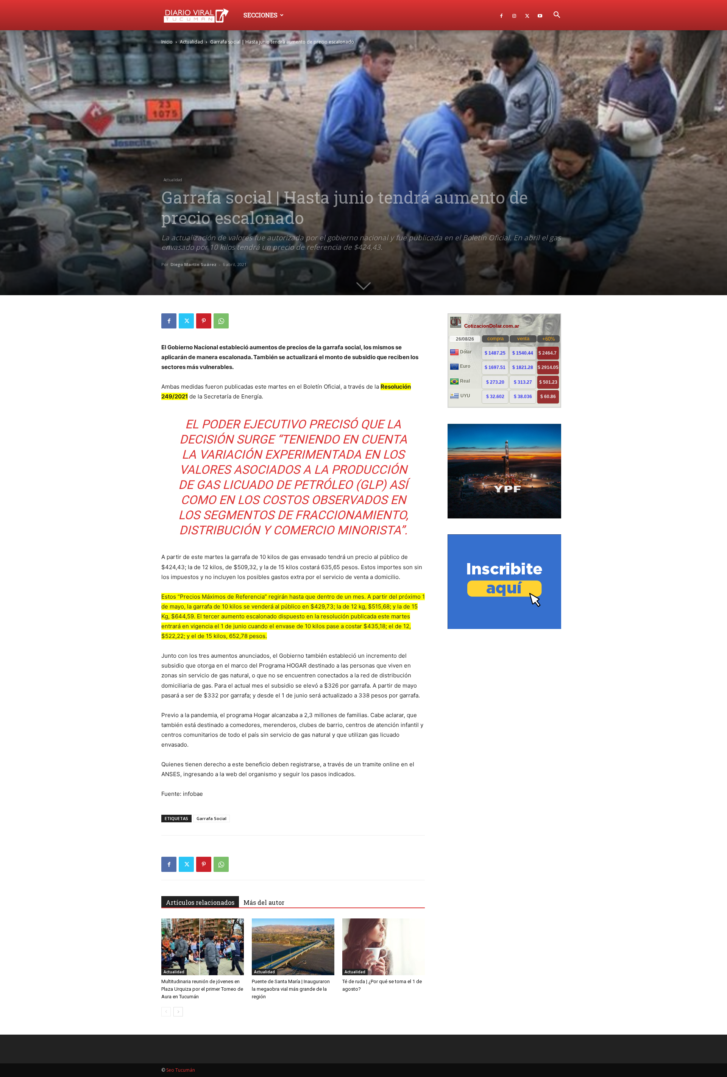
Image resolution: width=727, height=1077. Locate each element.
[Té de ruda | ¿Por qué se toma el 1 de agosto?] (383, 946)
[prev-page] (166, 1011)
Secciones (260, 15)
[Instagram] (514, 15)
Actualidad (191, 42)
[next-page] (178, 1011)
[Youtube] (540, 15)
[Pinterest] (203, 320)
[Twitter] (527, 15)
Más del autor (263, 902)
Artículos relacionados (200, 902)
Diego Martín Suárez (193, 264)
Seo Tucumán (180, 1070)
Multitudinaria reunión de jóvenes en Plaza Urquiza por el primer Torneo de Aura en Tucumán (202, 989)
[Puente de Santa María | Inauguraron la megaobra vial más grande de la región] (293, 946)
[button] (557, 15)
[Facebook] (501, 15)
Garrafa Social (211, 818)
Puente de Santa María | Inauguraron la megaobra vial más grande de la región (291, 989)
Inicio (167, 42)
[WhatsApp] (221, 320)
